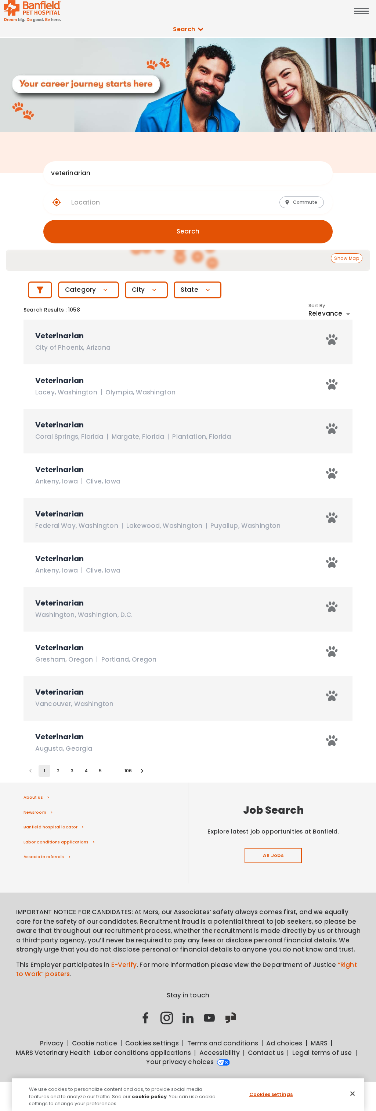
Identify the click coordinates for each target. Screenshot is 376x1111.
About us (33, 797)
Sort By (316, 305)
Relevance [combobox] (325, 313)
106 (128, 771)
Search (184, 29)
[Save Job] (332, 339)
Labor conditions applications (56, 842)
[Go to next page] (142, 771)
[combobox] (180, 173)
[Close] (352, 1093)
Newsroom (35, 812)
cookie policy (149, 1096)
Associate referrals (44, 857)
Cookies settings (271, 1093)
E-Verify (124, 964)
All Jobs (273, 855)
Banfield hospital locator (50, 827)
